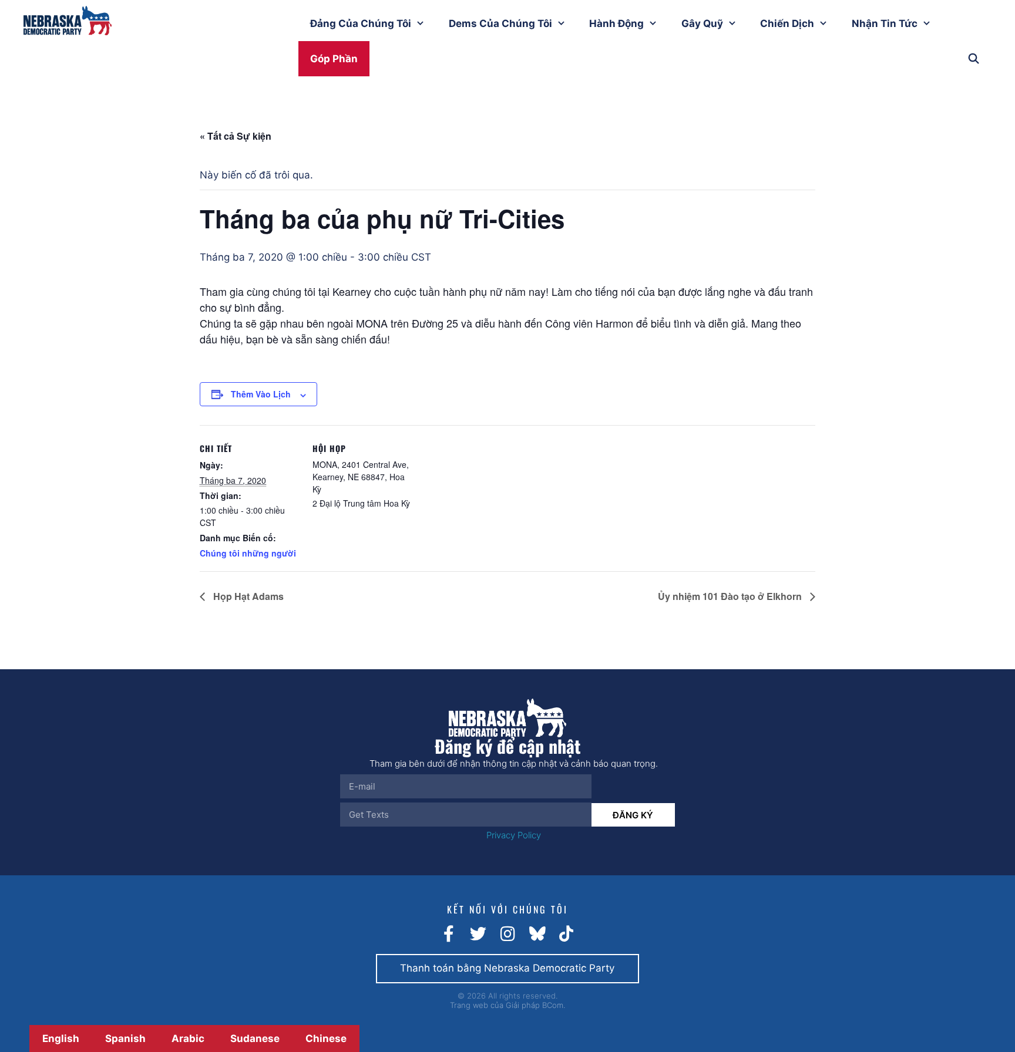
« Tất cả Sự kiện (235, 136)
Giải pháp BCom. (535, 1005)
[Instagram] (507, 934)
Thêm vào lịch (261, 394)
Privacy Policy (513, 835)
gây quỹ (702, 23)
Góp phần (334, 59)
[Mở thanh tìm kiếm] (973, 58)
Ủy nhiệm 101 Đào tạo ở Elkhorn (731, 596)
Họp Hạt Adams (247, 596)
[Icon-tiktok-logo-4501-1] (566, 934)
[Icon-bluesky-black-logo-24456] (537, 934)
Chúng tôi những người (248, 553)
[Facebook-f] (449, 934)
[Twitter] (478, 934)
